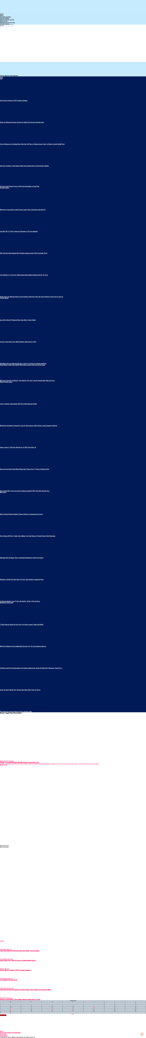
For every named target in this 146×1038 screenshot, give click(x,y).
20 (73, 1009)
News (1, 15)
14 (93, 1007)
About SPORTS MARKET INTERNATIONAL (10, 1033)
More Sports (3, 21)
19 (52, 1009)
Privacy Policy (3, 1036)
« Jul (72, 1014)
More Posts (3, 765)
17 (10, 1009)
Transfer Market (4, 18)
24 (10, 1010)
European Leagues (5, 17)
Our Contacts (3, 1034)
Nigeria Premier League (7, 19)
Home (2, 14)
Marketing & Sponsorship (7, 22)
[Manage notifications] (142, 1034)
